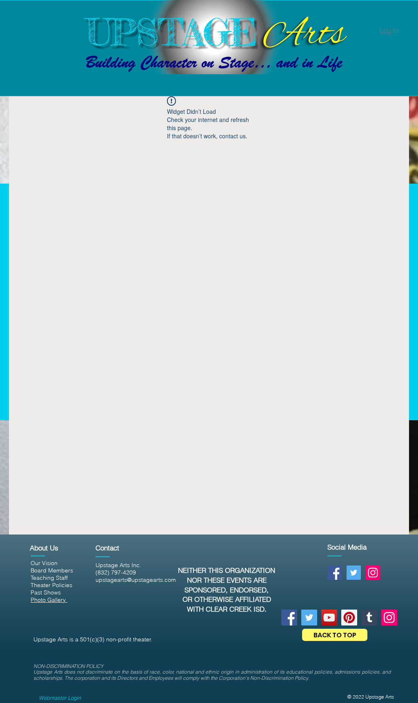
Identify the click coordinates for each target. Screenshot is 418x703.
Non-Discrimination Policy (279, 678)
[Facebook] (289, 617)
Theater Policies (51, 585)
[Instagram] (389, 617)
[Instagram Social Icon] (373, 573)
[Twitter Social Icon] (354, 573)
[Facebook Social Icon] (334, 573)
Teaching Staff (49, 577)
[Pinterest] (349, 617)
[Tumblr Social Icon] (369, 617)
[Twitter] (309, 617)
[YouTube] (329, 617)
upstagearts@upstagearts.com (136, 579)
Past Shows (46, 592)
